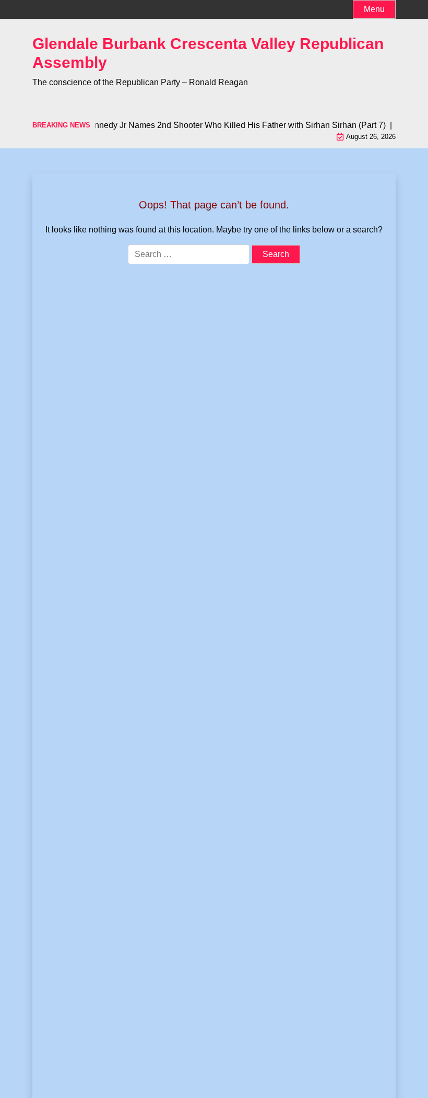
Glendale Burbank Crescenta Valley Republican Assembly (208, 53)
